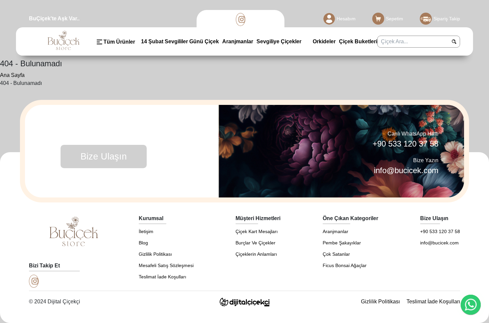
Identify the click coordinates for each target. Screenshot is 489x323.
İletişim (146, 231)
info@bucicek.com (406, 170)
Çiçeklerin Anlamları (256, 254)
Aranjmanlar (237, 41)
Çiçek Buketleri (358, 41)
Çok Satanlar (336, 254)
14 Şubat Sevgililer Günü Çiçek (180, 41)
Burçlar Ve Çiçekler (255, 242)
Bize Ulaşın (104, 157)
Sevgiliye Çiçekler (278, 41)
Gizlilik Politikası (155, 254)
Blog (143, 242)
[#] (240, 19)
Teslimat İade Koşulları (162, 276)
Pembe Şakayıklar (342, 242)
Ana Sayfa (12, 75)
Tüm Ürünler (119, 42)
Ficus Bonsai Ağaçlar (345, 265)
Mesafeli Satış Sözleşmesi (166, 265)
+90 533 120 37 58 (405, 143)
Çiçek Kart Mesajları (257, 231)
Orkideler (323, 41)
